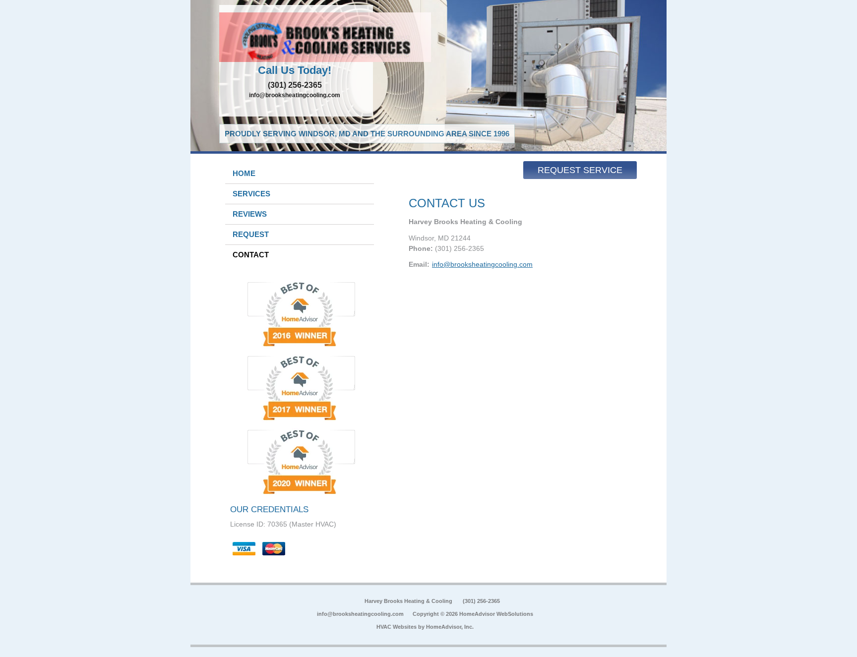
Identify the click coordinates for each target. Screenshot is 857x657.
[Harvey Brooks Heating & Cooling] (296, 37)
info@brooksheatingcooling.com (294, 95)
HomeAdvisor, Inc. (450, 627)
